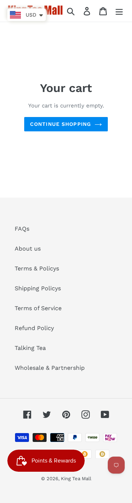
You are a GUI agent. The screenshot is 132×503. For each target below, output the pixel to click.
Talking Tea (30, 347)
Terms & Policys (37, 268)
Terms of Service (38, 308)
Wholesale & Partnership (50, 367)
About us (28, 248)
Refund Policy (34, 328)
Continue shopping (60, 124)
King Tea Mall (76, 478)
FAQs (22, 228)
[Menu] (119, 11)
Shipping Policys (38, 288)
